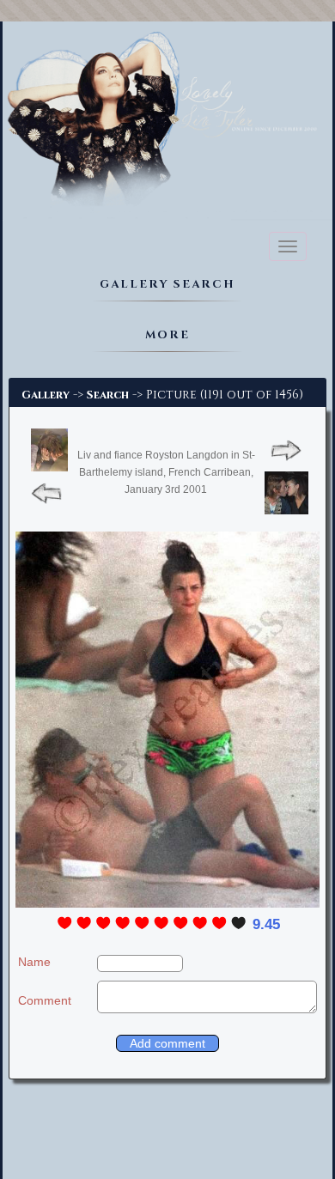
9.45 (266, 924)
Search (108, 395)
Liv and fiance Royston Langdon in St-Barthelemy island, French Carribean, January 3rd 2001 (166, 472)
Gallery (45, 395)
